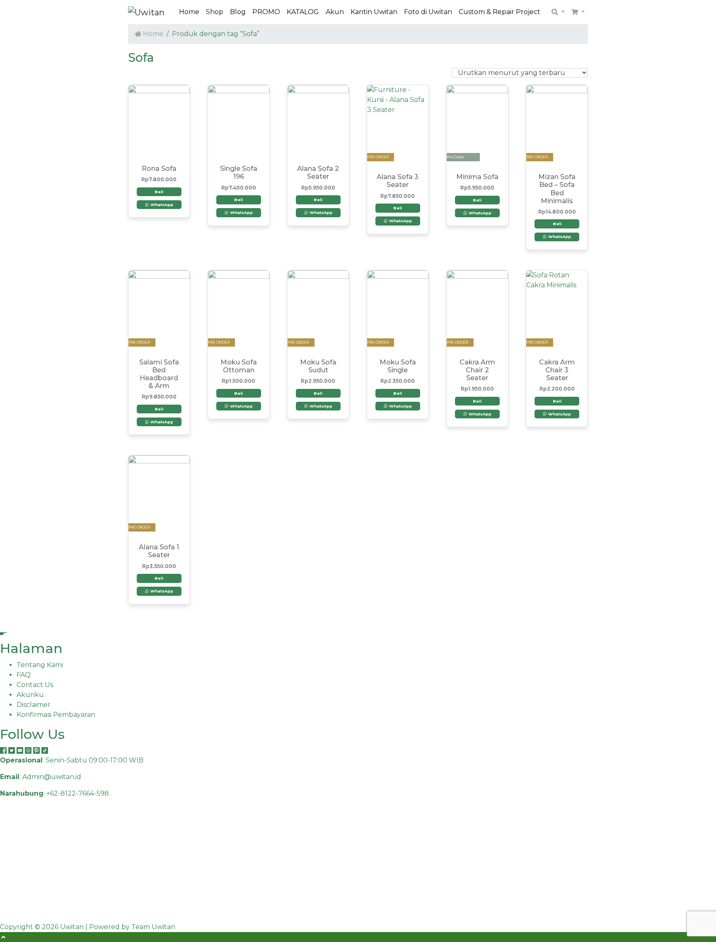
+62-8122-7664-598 (77, 793)
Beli (159, 191)
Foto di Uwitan (428, 12)
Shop (214, 12)
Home (189, 12)
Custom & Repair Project (499, 12)
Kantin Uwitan (374, 12)
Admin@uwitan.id (51, 777)
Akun (335, 12)
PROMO (266, 12)
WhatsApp (161, 204)
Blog (238, 12)
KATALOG (303, 12)
